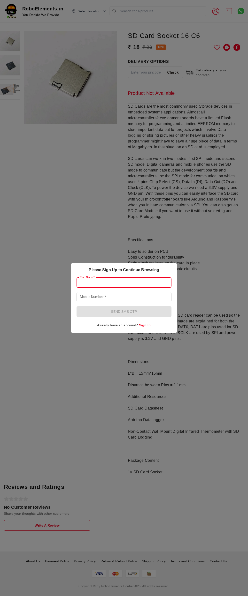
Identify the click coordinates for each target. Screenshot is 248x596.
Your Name (87, 277)
